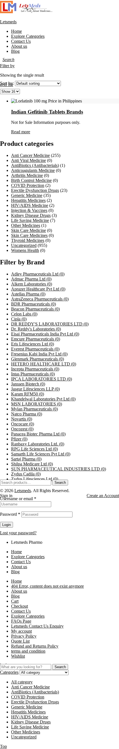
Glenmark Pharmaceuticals (37, 359)
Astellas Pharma (28, 294)
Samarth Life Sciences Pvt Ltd (40, 454)
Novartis (21, 419)
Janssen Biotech (28, 384)
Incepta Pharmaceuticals (35, 369)
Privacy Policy (24, 636)
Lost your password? (18, 532)
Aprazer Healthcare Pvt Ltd (38, 289)
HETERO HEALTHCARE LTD (43, 364)
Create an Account (103, 495)
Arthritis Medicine (27, 175)
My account (21, 631)
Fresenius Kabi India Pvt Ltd (39, 354)
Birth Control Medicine (31, 180)
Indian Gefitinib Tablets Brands (47, 112)
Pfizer (19, 439)
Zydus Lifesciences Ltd (34, 479)
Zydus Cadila (26, 474)
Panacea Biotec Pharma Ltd (38, 434)
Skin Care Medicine (28, 230)
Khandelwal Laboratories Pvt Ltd (43, 399)
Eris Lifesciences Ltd (32, 344)
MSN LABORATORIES (36, 404)
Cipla (19, 319)
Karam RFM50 (27, 394)
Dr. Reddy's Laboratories (36, 329)
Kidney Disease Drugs (31, 215)
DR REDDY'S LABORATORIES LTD (50, 324)
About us (19, 566)
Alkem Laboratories (31, 284)
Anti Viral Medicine (28, 160)
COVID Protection (27, 185)
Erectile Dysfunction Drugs (35, 190)
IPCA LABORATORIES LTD (41, 379)
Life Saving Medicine (30, 220)
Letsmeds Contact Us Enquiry (37, 626)
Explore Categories (28, 556)
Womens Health (25, 250)
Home (16, 551)
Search (60, 482)
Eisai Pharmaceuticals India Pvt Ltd (45, 334)
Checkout (19, 606)
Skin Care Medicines (29, 235)
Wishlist (18, 656)
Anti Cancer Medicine (30, 155)
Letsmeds (8, 21)
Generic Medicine (26, 195)
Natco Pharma (26, 414)
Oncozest (22, 429)
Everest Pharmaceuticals (35, 349)
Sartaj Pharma (26, 459)
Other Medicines (25, 225)
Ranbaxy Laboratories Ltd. (37, 444)
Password (10, 514)
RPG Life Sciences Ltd (34, 449)
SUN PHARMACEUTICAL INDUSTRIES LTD (58, 469)
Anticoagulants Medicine (33, 170)
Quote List (20, 641)
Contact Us (21, 561)
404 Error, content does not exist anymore (47, 586)
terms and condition (28, 651)
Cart (15, 601)
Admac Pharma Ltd (31, 279)
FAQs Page (21, 621)
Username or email (18, 498)
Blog (15, 571)
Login (6, 525)
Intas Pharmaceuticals (33, 374)
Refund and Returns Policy (34, 646)
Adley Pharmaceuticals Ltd (37, 274)
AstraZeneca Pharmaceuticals (40, 299)
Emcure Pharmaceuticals (35, 339)
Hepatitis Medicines (28, 200)
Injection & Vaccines (29, 210)
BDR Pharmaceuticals (33, 304)
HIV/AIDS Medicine (29, 205)
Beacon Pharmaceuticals (35, 309)
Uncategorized (24, 245)
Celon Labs (24, 314)
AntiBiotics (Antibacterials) (35, 165)
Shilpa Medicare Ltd (32, 464)
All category (22, 682)
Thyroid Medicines (27, 240)
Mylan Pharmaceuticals (34, 409)
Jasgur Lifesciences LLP (35, 389)
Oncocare (22, 424)
